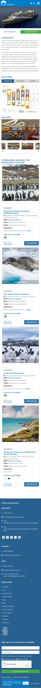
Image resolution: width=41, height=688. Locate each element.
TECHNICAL (20, 81)
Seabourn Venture (14, 220)
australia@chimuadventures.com (13, 517)
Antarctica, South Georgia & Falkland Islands (17, 212)
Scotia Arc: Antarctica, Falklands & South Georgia (20, 453)
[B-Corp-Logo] (4, 632)
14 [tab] (35, 153)
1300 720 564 (7, 513)
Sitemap (5, 619)
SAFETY (33, 81)
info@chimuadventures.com (12, 570)
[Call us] (33, 3)
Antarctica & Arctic (10, 659)
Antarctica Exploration (14, 373)
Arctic (4, 590)
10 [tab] (24, 153)
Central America (7, 597)
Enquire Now (30, 32)
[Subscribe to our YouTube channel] (19, 537)
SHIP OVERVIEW (9, 32)
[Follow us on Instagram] (15, 537)
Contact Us (5, 623)
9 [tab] (21, 153)
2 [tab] (7, 153)
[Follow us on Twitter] (3, 537)
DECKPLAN (8, 81)
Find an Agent (6, 613)
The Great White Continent (16, 294)
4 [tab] (11, 153)
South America (7, 593)
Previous (2, 151)
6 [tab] (15, 153)
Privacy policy (7, 685)
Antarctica (5, 587)
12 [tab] (29, 153)
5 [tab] (13, 153)
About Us (5, 616)
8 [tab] (19, 153)
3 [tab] (9, 153)
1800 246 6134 (8, 551)
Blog (3, 603)
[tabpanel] (27, 146)
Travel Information (8, 606)
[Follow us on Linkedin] (11, 537)
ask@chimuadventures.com (11, 555)
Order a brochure (7, 610)
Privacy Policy (6, 677)
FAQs (4, 600)
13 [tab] (32, 153)
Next (38, 151)
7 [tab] (17, 153)
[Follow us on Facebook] (7, 537)
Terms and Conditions (21, 677)
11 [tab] (26, 153)
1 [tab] (5, 153)
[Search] (31, 3)
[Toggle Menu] (38, 3)
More (29, 231)
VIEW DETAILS (31, 243)
